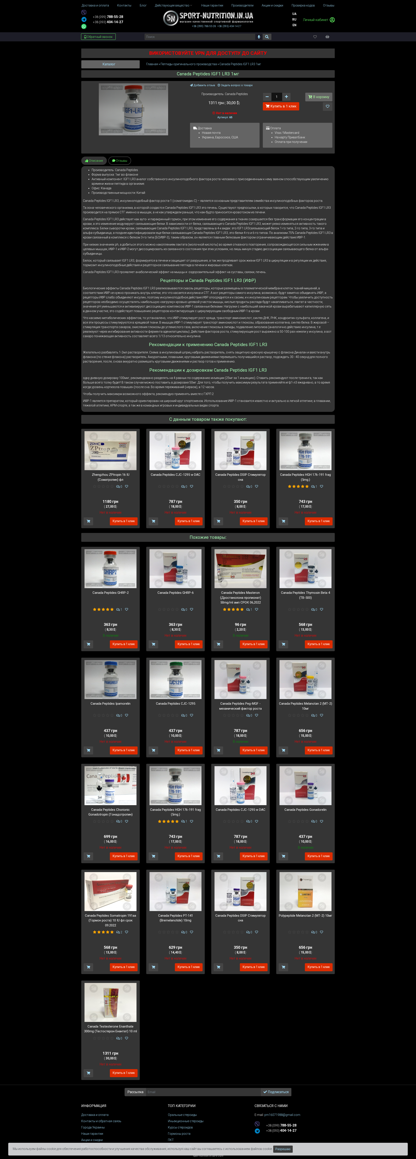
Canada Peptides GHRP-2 (111, 593)
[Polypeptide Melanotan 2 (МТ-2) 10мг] (306, 891)
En (294, 25)
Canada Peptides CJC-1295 (175, 704)
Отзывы (121, 160)
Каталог (109, 64)
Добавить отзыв (204, 85)
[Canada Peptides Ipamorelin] (110, 679)
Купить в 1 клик (283, 106)
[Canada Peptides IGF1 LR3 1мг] (134, 109)
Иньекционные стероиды (185, 1121)
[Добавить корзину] (88, 521)
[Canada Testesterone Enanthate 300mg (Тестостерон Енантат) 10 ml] (110, 1002)
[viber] (83, 13)
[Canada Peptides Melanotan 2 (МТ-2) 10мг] (306, 679)
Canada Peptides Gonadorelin (305, 810)
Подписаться (278, 1092)
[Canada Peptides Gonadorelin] (306, 785)
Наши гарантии (92, 1133)
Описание (95, 160)
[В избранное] (327, 106)
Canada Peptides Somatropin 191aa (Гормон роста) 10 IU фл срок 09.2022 (110, 920)
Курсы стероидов (180, 1127)
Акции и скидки (92, 1140)
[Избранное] (318, 36)
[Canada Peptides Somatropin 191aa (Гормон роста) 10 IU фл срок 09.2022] (110, 891)
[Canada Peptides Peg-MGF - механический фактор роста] (240, 679)
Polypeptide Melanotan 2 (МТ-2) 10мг (305, 916)
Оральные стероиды (182, 1115)
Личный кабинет (316, 20)
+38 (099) (108, 17)
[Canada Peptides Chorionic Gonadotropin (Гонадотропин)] (110, 785)
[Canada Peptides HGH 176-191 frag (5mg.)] (306, 450)
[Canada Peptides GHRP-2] (110, 568)
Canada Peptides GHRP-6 (176, 593)
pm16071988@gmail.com (282, 1115)
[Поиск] (267, 37)
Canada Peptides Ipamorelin (110, 704)
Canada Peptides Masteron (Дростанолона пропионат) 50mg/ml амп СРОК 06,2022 (240, 597)
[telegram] (83, 20)
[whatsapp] (83, 26)
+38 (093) (108, 22)
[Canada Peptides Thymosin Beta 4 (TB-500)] (306, 568)
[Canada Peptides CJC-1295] (176, 679)
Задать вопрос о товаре (236, 85)
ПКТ (171, 1140)
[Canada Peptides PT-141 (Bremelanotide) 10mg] (176, 891)
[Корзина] (329, 36)
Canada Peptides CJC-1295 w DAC (175, 475)
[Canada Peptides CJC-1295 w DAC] (176, 450)
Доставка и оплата (95, 1115)
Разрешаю (283, 1149)
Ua (294, 14)
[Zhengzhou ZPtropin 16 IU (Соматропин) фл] (110, 450)
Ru (294, 19)
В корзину (320, 97)
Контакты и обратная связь (101, 1121)
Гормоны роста (179, 1133)
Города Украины (93, 1127)
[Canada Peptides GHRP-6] (176, 568)
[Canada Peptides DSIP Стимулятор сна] (240, 450)
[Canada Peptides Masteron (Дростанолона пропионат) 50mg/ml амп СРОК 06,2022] (240, 568)
